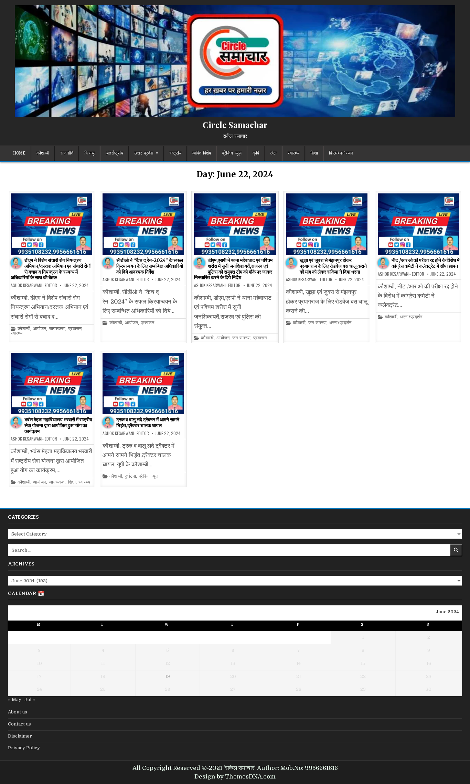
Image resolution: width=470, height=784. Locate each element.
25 (103, 689)
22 (363, 676)
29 (363, 689)
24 (39, 689)
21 (298, 676)
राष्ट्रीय (175, 153)
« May (14, 699)
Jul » (29, 699)
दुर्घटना (130, 476)
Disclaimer (20, 736)
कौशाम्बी (42, 153)
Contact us (19, 724)
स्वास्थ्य (293, 153)
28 (298, 689)
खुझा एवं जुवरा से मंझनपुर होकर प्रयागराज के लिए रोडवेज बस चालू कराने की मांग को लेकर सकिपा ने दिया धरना (333, 266)
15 (363, 663)
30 (428, 689)
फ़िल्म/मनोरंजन (341, 153)
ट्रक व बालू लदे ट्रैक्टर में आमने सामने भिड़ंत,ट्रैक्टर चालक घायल (147, 422)
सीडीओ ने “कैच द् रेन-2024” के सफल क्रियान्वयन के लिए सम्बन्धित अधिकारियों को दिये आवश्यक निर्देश (149, 266)
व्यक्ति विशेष (201, 153)
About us (17, 711)
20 (233, 676)
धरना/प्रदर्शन (340, 323)
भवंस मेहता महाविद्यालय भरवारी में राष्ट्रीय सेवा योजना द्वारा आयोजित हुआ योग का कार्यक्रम (58, 425)
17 (39, 676)
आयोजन (39, 329)
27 (233, 689)
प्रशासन (75, 329)
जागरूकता (57, 329)
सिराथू (89, 153)
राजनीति (66, 153)
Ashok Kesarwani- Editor (34, 285)
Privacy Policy (24, 747)
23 (428, 676)
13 (233, 663)
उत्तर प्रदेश (143, 153)
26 (167, 689)
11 (103, 663)
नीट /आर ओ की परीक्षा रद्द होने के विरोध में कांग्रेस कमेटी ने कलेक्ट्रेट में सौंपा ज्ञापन (425, 263)
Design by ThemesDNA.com (235, 776)
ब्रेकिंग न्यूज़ (232, 153)
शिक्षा (314, 153)
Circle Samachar (235, 124)
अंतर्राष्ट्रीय (114, 153)
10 (39, 663)
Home (19, 153)
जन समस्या (241, 338)
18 (102, 676)
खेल (273, 153)
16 (428, 663)
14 (298, 663)
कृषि (256, 153)
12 (167, 663)
